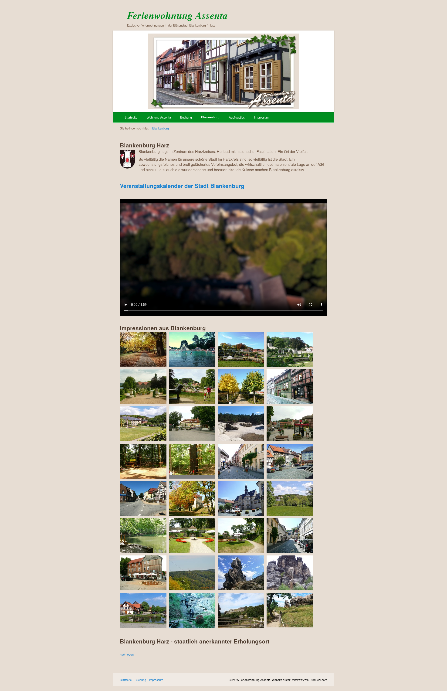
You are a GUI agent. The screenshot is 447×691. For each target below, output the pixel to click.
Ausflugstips (237, 117)
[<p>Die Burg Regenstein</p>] (241, 610)
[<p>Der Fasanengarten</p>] (143, 423)
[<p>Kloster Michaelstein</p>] (143, 610)
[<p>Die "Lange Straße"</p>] (241, 461)
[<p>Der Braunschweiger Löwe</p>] (192, 386)
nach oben (127, 654)
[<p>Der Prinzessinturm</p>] (192, 498)
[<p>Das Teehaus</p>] (192, 535)
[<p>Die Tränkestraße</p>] (290, 535)
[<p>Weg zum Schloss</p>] (143, 349)
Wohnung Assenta (159, 117)
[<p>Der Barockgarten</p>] (241, 349)
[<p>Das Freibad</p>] (192, 349)
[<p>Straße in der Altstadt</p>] (290, 386)
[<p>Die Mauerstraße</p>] (143, 498)
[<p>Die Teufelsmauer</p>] (241, 572)
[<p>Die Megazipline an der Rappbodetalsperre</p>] (192, 572)
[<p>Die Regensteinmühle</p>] (192, 610)
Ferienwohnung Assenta (177, 15)
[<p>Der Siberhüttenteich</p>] (143, 535)
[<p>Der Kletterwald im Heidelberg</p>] (143, 461)
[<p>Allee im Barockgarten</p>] (241, 386)
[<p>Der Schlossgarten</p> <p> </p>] (290, 498)
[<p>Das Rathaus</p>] (241, 498)
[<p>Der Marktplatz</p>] (290, 461)
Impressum (261, 117)
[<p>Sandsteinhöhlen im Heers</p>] (241, 423)
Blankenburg (210, 117)
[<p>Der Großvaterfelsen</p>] (290, 572)
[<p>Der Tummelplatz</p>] (290, 423)
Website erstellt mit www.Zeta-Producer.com (299, 680)
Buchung (186, 117)
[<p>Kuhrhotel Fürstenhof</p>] (192, 423)
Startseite (131, 117)
